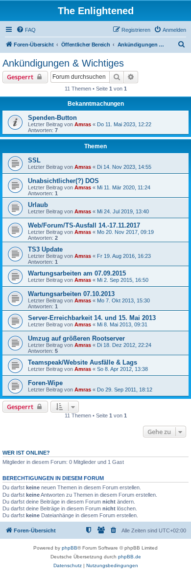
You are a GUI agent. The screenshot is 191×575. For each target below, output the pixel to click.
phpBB (69, 548)
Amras (82, 124)
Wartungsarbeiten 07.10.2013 (71, 294)
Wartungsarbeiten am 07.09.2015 (77, 273)
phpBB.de (129, 556)
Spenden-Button (52, 117)
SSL (34, 160)
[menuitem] (26, 30)
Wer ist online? (26, 453)
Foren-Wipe (45, 383)
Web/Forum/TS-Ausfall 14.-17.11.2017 (84, 225)
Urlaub (38, 204)
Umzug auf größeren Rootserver (76, 338)
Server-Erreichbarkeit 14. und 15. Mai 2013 (92, 318)
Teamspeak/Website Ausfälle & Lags (82, 362)
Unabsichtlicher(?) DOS (63, 180)
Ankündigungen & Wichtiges (63, 63)
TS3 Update (45, 249)
